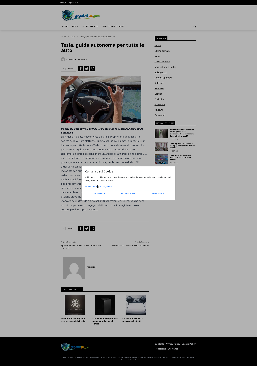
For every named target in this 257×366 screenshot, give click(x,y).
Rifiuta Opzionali (128, 193)
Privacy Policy (105, 186)
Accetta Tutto (158, 193)
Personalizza (99, 193)
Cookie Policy (91, 186)
